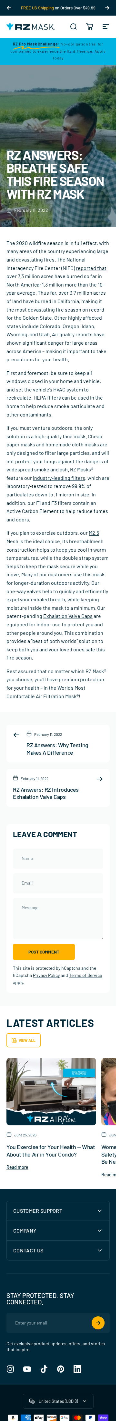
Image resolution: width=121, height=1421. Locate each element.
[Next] (107, 8)
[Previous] (9, 8)
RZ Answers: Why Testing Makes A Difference (57, 748)
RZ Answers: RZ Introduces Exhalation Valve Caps (46, 793)
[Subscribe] (98, 1322)
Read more (17, 1167)
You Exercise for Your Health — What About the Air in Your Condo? (50, 1150)
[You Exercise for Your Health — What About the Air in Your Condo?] (51, 1091)
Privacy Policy (46, 975)
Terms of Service (85, 975)
